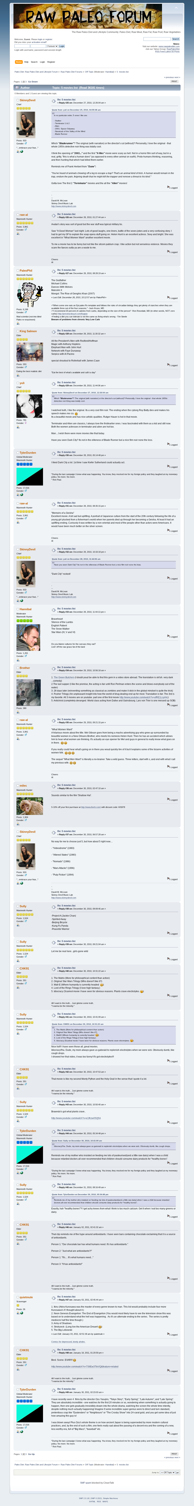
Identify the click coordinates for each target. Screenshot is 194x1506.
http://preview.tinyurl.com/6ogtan (73, 314)
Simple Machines (110, 1498)
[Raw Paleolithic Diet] (21, 495)
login (40, 39)
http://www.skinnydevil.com (63, 206)
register (48, 39)
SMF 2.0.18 (84, 1498)
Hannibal (109, 72)
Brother (25, 667)
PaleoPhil (26, 270)
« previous (169, 77)
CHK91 (24, 968)
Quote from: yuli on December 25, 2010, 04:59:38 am (76, 110)
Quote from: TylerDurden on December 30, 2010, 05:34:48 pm (80, 1194)
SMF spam (85, 1483)
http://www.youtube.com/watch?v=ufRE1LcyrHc (144, 697)
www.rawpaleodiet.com (169, 46)
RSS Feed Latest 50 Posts (167, 51)
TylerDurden (28, 452)
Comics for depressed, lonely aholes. (68, 1342)
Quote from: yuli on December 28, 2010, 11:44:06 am (76, 559)
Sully (23, 906)
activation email (39, 42)
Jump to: (155, 1472)
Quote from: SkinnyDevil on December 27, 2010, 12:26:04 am (80, 393)
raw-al (24, 214)
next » (177, 77)
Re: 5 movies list (66, 99)
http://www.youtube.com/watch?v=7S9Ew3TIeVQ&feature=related (84, 1366)
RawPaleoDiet (173, 49)
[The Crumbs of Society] (21, 1313)
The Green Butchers (64, 677)
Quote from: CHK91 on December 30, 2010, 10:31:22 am (77, 1024)
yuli (22, 383)
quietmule (26, 1297)
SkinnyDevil (27, 100)
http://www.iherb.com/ (91, 807)
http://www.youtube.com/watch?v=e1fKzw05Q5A (76, 1118)
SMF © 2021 (96, 1498)
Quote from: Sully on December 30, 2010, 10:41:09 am (77, 1141)
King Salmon (28, 331)
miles (23, 785)
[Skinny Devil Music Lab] (21, 152)
